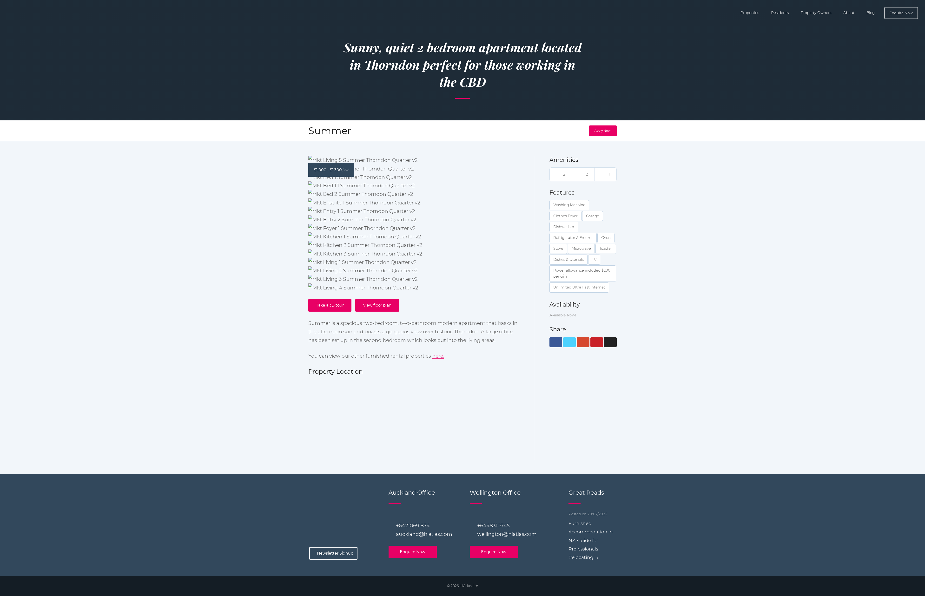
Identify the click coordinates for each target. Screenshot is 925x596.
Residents (780, 12)
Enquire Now (901, 13)
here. (438, 356)
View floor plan (377, 305)
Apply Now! (603, 130)
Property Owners (816, 12)
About (848, 12)
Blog (870, 12)
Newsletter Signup (335, 553)
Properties (749, 12)
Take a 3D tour (330, 305)
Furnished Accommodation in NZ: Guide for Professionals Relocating (590, 540)
